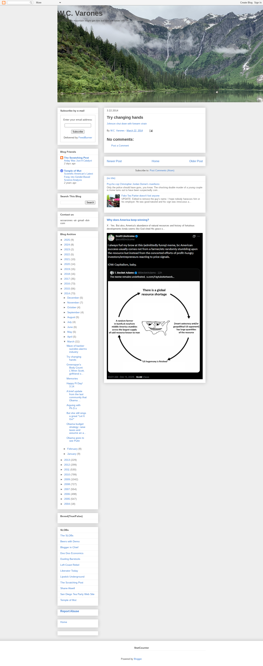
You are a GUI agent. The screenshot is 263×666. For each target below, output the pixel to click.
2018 (67, 273)
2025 (67, 239)
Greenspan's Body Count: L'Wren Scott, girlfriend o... (75, 369)
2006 (67, 494)
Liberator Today (69, 570)
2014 (67, 293)
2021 (67, 259)
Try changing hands (74, 358)
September (74, 312)
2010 (67, 474)
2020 (67, 264)
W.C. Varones (80, 13)
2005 (67, 498)
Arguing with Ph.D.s (74, 407)
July (69, 322)
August (71, 317)
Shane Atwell (67, 588)
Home (155, 161)
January (72, 453)
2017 (67, 278)
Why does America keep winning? (128, 219)
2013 (67, 459)
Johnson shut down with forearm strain (127, 123)
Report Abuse (69, 611)
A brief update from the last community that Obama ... (77, 396)
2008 (67, 484)
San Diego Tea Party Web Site (77, 594)
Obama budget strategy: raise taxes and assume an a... (76, 428)
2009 (67, 479)
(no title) (111, 178)
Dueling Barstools (70, 558)
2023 (67, 249)
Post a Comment (120, 145)
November (73, 302)
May (70, 331)
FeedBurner (85, 137)
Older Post (196, 161)
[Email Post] (150, 130)
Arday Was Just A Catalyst (78, 160)
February (72, 448)
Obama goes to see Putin (75, 439)
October (72, 307)
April (70, 336)
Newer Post (114, 161)
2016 (67, 283)
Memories (72, 378)
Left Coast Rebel (69, 564)
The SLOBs (66, 535)
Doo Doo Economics (71, 553)
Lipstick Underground (72, 576)
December (73, 297)
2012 (67, 464)
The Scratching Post (76, 157)
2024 (67, 244)
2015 (67, 288)
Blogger (138, 659)
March (71, 341)
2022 (67, 254)
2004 (67, 503)
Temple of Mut (72, 170)
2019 (67, 269)
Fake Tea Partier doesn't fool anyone (140, 195)
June (70, 327)
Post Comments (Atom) (162, 170)
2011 (67, 469)
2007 (67, 489)
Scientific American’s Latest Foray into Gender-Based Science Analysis (78, 176)
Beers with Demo (70, 541)
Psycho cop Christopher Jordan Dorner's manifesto (133, 184)
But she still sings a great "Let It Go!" (76, 416)
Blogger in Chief (69, 547)
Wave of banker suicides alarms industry (77, 348)
